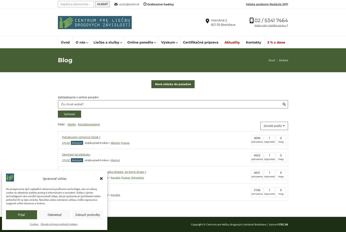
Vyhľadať (69, 114)
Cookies (34, 224)
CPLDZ (66, 143)
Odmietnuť (55, 214)
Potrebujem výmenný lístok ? (81, 137)
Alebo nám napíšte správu (270, 25)
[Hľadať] (102, 4)
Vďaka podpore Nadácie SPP (267, 4)
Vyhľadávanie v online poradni (78, 97)
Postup (125, 143)
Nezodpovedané (89, 124)
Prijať (21, 214)
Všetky (71, 124)
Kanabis (115, 177)
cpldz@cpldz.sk (129, 4)
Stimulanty (137, 177)
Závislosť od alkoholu (76, 154)
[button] (101, 179)
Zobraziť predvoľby (87, 214)
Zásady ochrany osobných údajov (59, 224)
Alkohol (115, 143)
